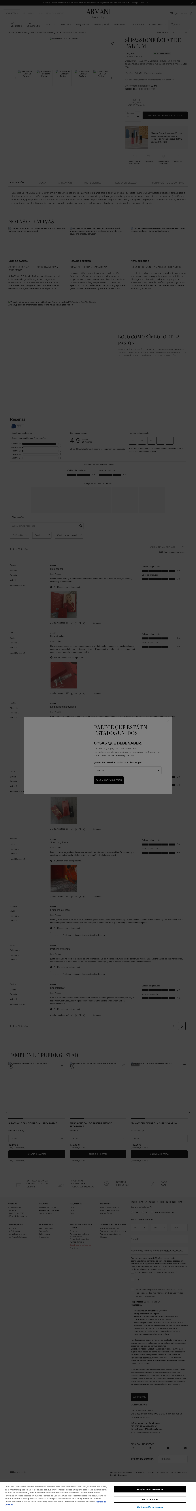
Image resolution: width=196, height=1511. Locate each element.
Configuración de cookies (150, 1507)
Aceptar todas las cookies (150, 1489)
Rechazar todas (150, 1499)
